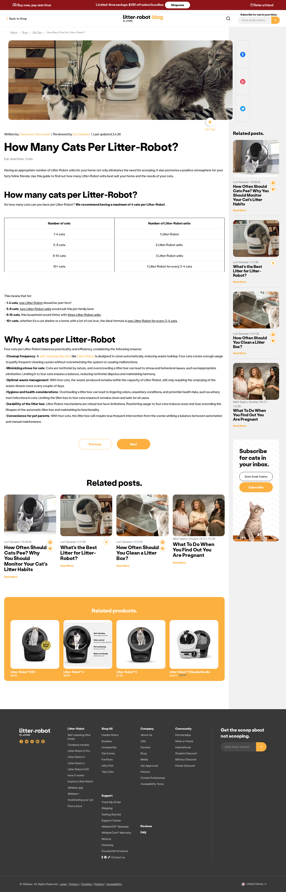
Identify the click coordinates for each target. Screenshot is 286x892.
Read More (10, 576)
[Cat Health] (50, 549)
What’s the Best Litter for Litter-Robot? (78, 552)
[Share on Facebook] (243, 54)
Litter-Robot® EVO (22, 672)
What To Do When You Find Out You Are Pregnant (193, 549)
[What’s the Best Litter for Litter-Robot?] (86, 515)
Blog (25, 32)
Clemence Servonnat (34, 134)
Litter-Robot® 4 (73, 672)
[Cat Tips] (106, 542)
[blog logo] (143, 18)
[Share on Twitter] (243, 108)
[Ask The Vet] (50, 542)
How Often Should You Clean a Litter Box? (137, 552)
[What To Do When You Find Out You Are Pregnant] (199, 515)
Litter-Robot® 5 (126, 672)
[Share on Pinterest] (243, 81)
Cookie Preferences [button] (152, 777)
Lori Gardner (81, 134)
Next (133, 444)
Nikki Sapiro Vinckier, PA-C (189, 538)
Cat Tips (37, 32)
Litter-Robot (85, 356)
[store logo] (39, 732)
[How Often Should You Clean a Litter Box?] (142, 515)
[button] (228, 18)
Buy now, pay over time (34, 5)
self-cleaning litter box (55, 356)
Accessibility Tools (152, 784)
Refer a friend (263, 5)
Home (13, 32)
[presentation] (136, 794)
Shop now (177, 5)
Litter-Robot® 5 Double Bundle (190, 672)
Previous (95, 444)
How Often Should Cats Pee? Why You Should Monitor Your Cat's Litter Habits (26, 558)
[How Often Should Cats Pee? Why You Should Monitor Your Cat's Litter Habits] (30, 515)
